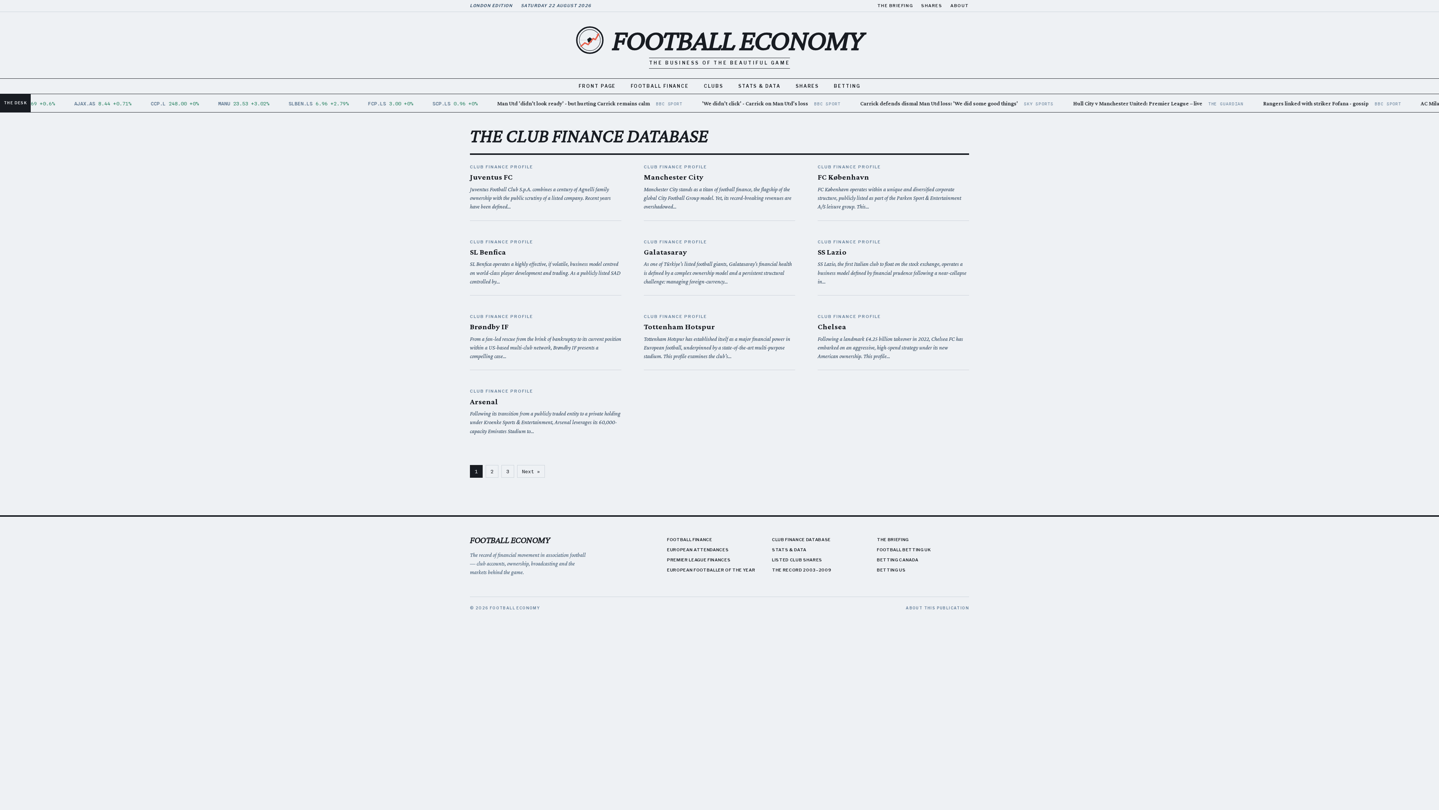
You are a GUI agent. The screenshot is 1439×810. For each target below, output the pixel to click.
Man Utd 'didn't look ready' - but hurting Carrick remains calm (563, 103)
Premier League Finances (698, 559)
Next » (531, 471)
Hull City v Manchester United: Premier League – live (1127, 103)
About (959, 5)
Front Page (597, 86)
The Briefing (895, 5)
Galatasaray (665, 252)
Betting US (891, 570)
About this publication (937, 608)
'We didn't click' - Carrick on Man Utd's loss (745, 103)
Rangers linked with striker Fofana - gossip (1306, 103)
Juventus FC (491, 177)
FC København (843, 177)
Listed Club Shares (797, 559)
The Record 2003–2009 (801, 570)
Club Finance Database (801, 539)
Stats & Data (759, 86)
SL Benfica (488, 252)
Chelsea (832, 326)
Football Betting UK (904, 549)
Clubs (713, 86)
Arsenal (484, 401)
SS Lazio (832, 252)
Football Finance (660, 86)
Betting (847, 86)
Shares (931, 5)
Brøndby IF (489, 326)
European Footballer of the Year (711, 570)
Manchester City (673, 177)
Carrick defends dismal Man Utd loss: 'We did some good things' (929, 103)
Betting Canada (897, 559)
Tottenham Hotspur (679, 326)
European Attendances (697, 549)
